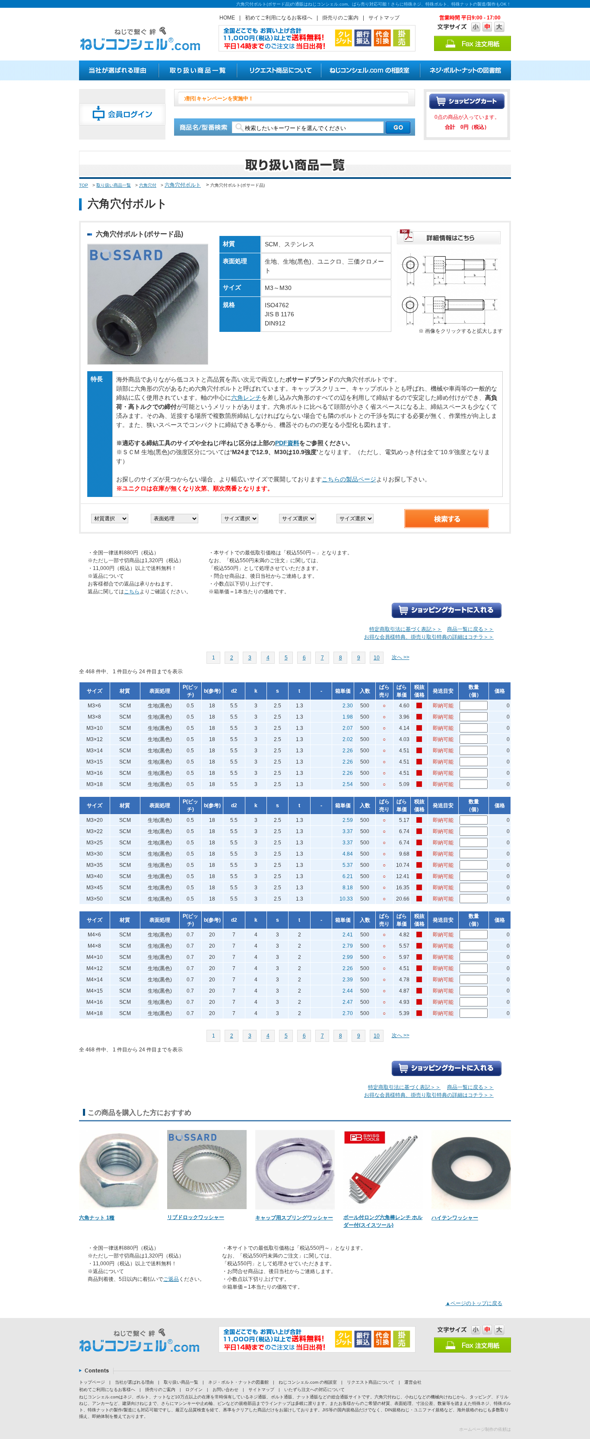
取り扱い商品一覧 (113, 185)
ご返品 (171, 1279)
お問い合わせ (225, 1389)
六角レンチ (246, 397)
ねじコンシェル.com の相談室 (308, 1382)
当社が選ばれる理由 (134, 1382)
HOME (227, 18)
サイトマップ (384, 18)
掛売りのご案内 (340, 18)
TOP (83, 185)
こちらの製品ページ (349, 479)
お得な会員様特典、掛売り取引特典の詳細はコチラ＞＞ (429, 637)
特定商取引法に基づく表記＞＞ (405, 629)
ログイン (194, 1389)
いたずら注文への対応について (314, 1389)
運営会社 (413, 1382)
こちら (132, 592)
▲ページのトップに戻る (473, 1303)
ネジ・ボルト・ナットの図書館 (238, 1382)
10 (377, 658)
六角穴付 (147, 185)
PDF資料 (287, 442)
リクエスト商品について (370, 1382)
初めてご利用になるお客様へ (278, 18)
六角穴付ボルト (183, 185)
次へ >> (400, 657)
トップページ (92, 1382)
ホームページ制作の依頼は (485, 1429)
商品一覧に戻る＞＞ (470, 629)
